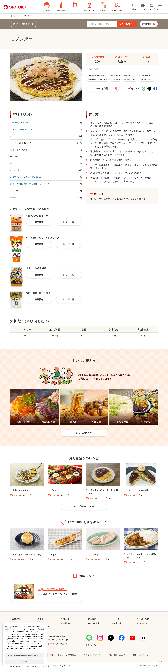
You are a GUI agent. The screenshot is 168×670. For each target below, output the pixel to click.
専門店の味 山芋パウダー (98, 80)
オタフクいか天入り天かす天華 (24, 177)
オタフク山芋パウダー (20, 129)
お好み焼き (116, 80)
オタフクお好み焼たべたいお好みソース (28, 184)
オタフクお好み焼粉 (143, 75)
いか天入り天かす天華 (96, 75)
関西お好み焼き (130, 80)
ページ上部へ (161, 661)
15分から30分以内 (147, 80)
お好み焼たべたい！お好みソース (121, 75)
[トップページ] (11, 16)
